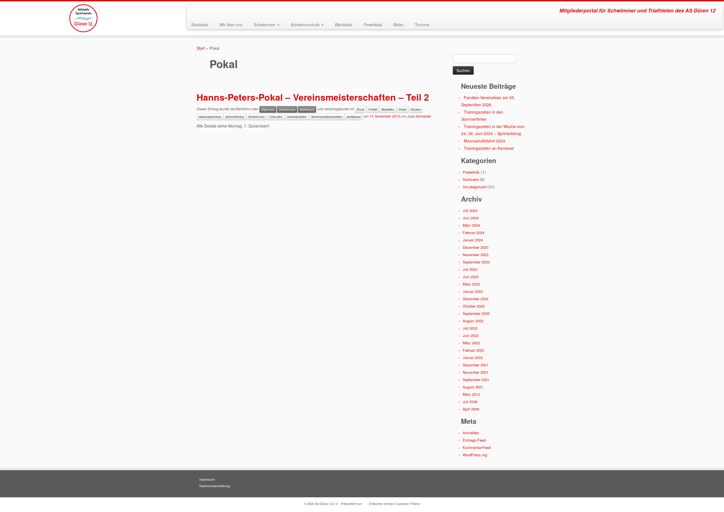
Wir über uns (230, 24)
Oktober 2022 (474, 306)
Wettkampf (307, 109)
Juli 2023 (470, 269)
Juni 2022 (471, 335)
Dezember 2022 (475, 298)
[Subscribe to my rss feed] (195, 11)
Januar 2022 (473, 357)
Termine (422, 24)
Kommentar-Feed (477, 447)
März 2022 (471, 342)
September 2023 (476, 262)
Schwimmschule (306, 24)
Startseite (199, 24)
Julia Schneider (419, 116)
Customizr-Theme (407, 503)
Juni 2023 (471, 276)
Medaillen (388, 109)
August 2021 (473, 387)
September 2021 (476, 379)
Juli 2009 (470, 401)
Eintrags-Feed (474, 440)
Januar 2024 (473, 240)
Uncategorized (474, 186)
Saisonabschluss (210, 117)
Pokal (402, 109)
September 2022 (476, 313)
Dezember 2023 (475, 247)
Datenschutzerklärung (214, 485)
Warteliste (343, 24)
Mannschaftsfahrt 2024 (484, 141)
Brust (360, 109)
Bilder (398, 24)
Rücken (416, 109)
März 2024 (471, 225)
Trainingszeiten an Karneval (489, 148)
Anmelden (471, 432)
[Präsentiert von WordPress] (365, 502)
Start (201, 48)
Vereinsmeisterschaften (326, 117)
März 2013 (471, 394)
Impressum (207, 479)
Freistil (373, 109)
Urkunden (276, 117)
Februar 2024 (473, 232)
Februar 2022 (473, 350)
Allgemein (267, 109)
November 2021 (475, 372)
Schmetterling (234, 117)
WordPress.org (475, 454)
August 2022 (473, 320)
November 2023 (475, 254)
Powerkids (373, 24)
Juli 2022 (470, 328)
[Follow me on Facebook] (202, 11)
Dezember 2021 (475, 365)
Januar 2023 (473, 291)
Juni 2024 (471, 218)
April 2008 (471, 409)
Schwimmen (265, 24)
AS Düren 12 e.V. (326, 503)
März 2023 (471, 284)
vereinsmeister (297, 117)
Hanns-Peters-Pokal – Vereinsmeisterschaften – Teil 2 (313, 96)
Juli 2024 (470, 210)
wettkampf (354, 117)
